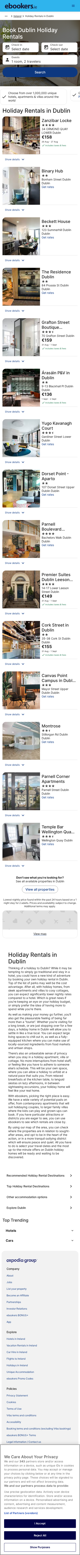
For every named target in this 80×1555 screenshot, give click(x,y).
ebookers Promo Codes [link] (20, 1378)
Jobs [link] (9, 1282)
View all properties (40, 889)
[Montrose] (40, 746)
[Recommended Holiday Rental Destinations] (40, 1176)
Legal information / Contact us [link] (24, 1441)
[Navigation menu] (73, 6)
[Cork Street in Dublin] (40, 645)
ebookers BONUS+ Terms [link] (21, 1435)
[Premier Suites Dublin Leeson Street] (40, 594)
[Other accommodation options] (40, 1197)
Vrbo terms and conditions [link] (21, 1415)
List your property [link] (17, 1288)
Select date (20, 49)
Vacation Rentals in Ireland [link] (22, 1345)
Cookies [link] (11, 1402)
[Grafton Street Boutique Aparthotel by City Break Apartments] (40, 342)
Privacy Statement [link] (17, 1395)
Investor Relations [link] (17, 1308)
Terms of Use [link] (14, 1408)
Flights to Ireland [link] (16, 1358)
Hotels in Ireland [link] (16, 1338)
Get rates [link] (48, 187)
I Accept (40, 1523)
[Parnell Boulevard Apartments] (40, 544)
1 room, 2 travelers (26, 61)
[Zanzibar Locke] (40, 140)
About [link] (10, 1275)
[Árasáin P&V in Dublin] (40, 393)
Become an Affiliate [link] (18, 1295)
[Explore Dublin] (40, 1208)
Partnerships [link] (14, 1302)
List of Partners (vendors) (21, 1513)
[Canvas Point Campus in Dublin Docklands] (40, 695)
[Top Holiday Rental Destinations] (40, 1186)
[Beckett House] (40, 241)
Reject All (40, 1535)
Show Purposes (40, 1547)
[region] (40, 1499)
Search (40, 72)
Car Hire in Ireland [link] (17, 1352)
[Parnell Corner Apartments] (40, 796)
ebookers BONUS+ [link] (17, 1315)
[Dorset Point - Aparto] (40, 494)
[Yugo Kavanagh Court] (40, 443)
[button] (40, 159)
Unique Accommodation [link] (20, 1371)
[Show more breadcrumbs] (6, 16)
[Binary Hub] (40, 191)
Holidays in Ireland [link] (17, 1365)
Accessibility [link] (14, 1421)
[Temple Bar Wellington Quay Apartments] (40, 847)
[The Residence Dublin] (40, 292)
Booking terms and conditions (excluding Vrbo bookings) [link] (39, 1428)
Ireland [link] (17, 16)
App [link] (9, 1321)
